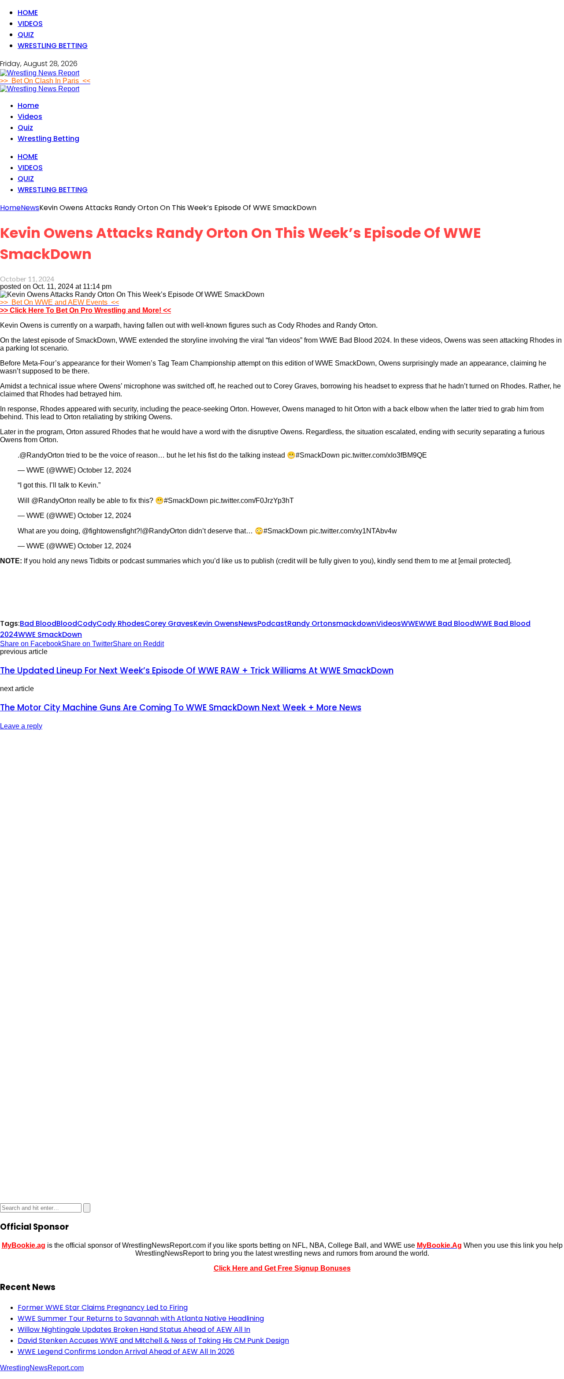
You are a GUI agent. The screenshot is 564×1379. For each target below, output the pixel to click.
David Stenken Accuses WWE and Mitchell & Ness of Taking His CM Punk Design (153, 1340)
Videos (30, 23)
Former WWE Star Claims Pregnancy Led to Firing (103, 1307)
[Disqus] (282, 848)
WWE (410, 623)
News (247, 623)
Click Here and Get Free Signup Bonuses (282, 1268)
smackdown (354, 623)
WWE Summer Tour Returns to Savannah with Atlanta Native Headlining (141, 1318)
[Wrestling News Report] (39, 73)
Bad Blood (38, 623)
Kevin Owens (215, 623)
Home (28, 12)
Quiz (26, 35)
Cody (86, 623)
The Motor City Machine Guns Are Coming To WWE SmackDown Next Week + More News (180, 708)
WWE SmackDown (50, 634)
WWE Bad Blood (447, 623)
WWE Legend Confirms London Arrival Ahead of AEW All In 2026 (126, 1351)
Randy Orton (309, 623)
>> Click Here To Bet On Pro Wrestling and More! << (85, 310)
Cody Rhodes (120, 623)
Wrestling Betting (53, 46)
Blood (66, 623)
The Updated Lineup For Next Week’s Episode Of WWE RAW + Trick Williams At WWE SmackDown (196, 671)
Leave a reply (21, 726)
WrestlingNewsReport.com (42, 1368)
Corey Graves (169, 623)
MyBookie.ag (23, 1245)
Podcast (272, 623)
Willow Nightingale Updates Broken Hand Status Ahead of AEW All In (134, 1329)
